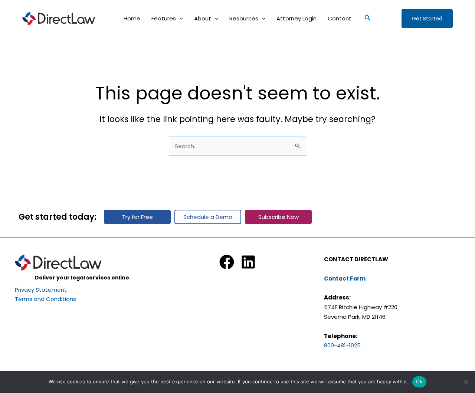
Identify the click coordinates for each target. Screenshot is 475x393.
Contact (339, 18)
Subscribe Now (278, 217)
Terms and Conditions (45, 299)
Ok (419, 381)
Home (132, 18)
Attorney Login (296, 18)
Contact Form (345, 278)
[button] (179, 18)
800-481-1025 (342, 345)
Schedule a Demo (207, 217)
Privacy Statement (41, 290)
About (202, 18)
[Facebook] (226, 262)
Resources (243, 18)
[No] (465, 382)
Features (163, 18)
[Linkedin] (248, 262)
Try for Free (137, 217)
